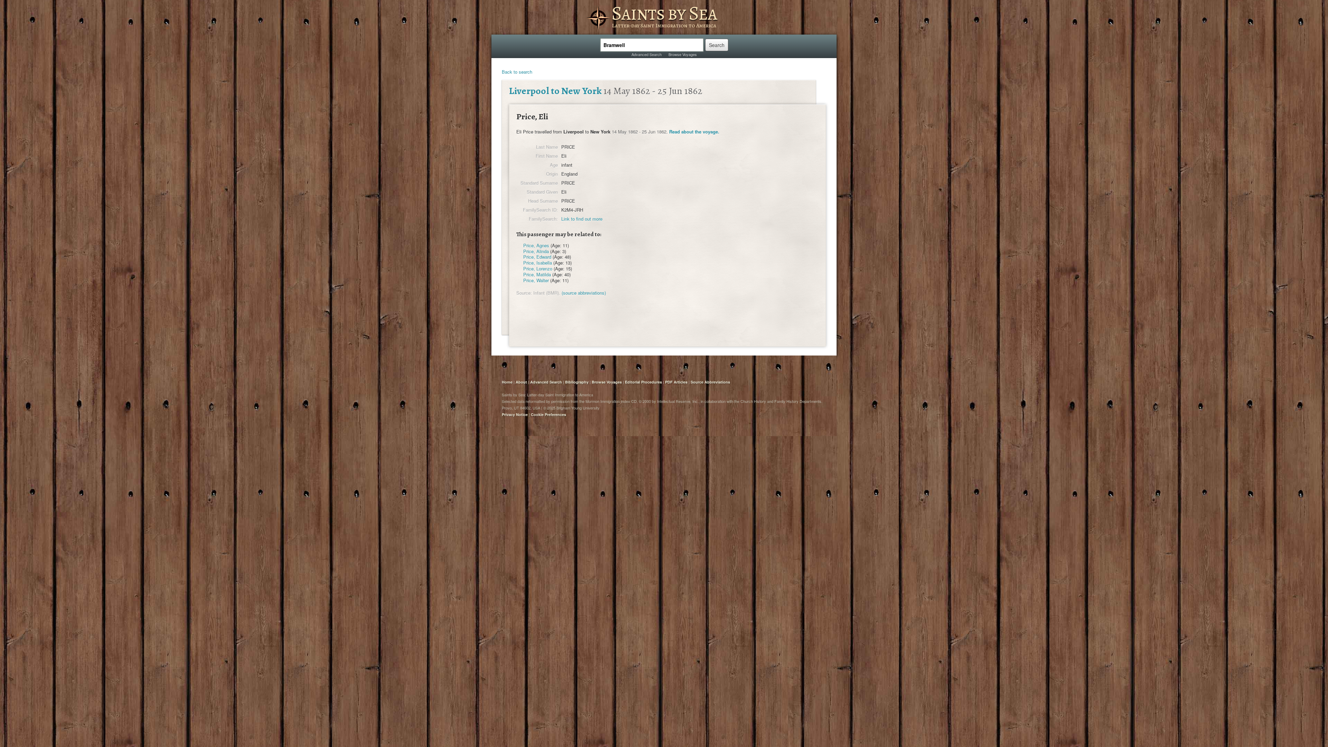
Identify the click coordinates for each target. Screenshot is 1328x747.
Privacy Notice (515, 414)
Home (507, 382)
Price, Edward (537, 256)
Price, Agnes (536, 245)
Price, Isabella (537, 262)
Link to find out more (581, 218)
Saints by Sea (664, 13)
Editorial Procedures (643, 382)
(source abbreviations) (584, 292)
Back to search (517, 71)
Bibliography (577, 382)
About (521, 382)
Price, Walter (536, 280)
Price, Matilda (537, 274)
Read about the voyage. (694, 131)
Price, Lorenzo (537, 268)
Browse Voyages (682, 54)
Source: (524, 292)
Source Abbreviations (710, 382)
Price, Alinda (536, 251)
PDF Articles (676, 382)
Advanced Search (646, 54)
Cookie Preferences (548, 414)
